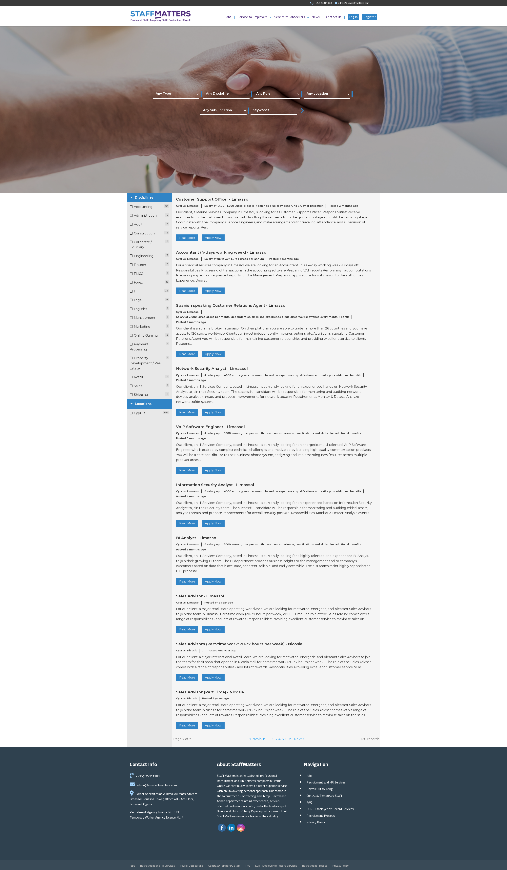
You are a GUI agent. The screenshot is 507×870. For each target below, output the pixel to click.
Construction (144, 233)
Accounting (143, 207)
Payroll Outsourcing (320, 789)
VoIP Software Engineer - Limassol (210, 427)
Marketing (142, 326)
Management (144, 318)
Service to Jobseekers (289, 17)
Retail (138, 377)
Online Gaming (146, 335)
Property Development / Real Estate (146, 363)
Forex (138, 282)
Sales (138, 386)
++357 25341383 (148, 776)
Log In (353, 17)
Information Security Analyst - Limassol (215, 485)
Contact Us (334, 17)
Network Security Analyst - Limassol (212, 368)
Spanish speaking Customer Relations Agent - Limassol (231, 305)
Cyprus (139, 413)
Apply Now (213, 238)
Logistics (140, 309)
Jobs (228, 17)
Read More (187, 238)
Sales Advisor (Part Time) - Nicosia (210, 692)
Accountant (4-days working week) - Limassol (222, 252)
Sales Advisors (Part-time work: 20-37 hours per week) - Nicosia (239, 644)
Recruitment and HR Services (326, 782)
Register (369, 17)
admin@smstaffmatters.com (157, 785)
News (316, 17)
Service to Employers (253, 17)
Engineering (143, 256)
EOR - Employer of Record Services (330, 809)
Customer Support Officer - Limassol (213, 199)
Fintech (140, 265)
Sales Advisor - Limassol (200, 596)
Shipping (141, 395)
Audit (138, 224)
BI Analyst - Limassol (196, 538)
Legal (138, 300)
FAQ (309, 802)
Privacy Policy (316, 822)
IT (135, 291)
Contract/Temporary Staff (324, 796)
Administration (145, 215)
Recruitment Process (321, 816)
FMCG (138, 274)
